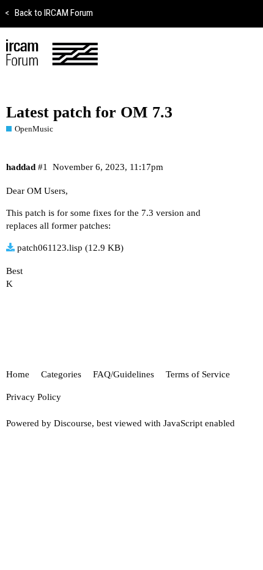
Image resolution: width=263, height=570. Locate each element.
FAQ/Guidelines (123, 374)
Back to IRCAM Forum (49, 12)
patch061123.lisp (50, 248)
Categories (61, 374)
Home (17, 374)
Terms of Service (198, 374)
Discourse (73, 423)
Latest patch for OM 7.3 (89, 112)
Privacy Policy (33, 397)
